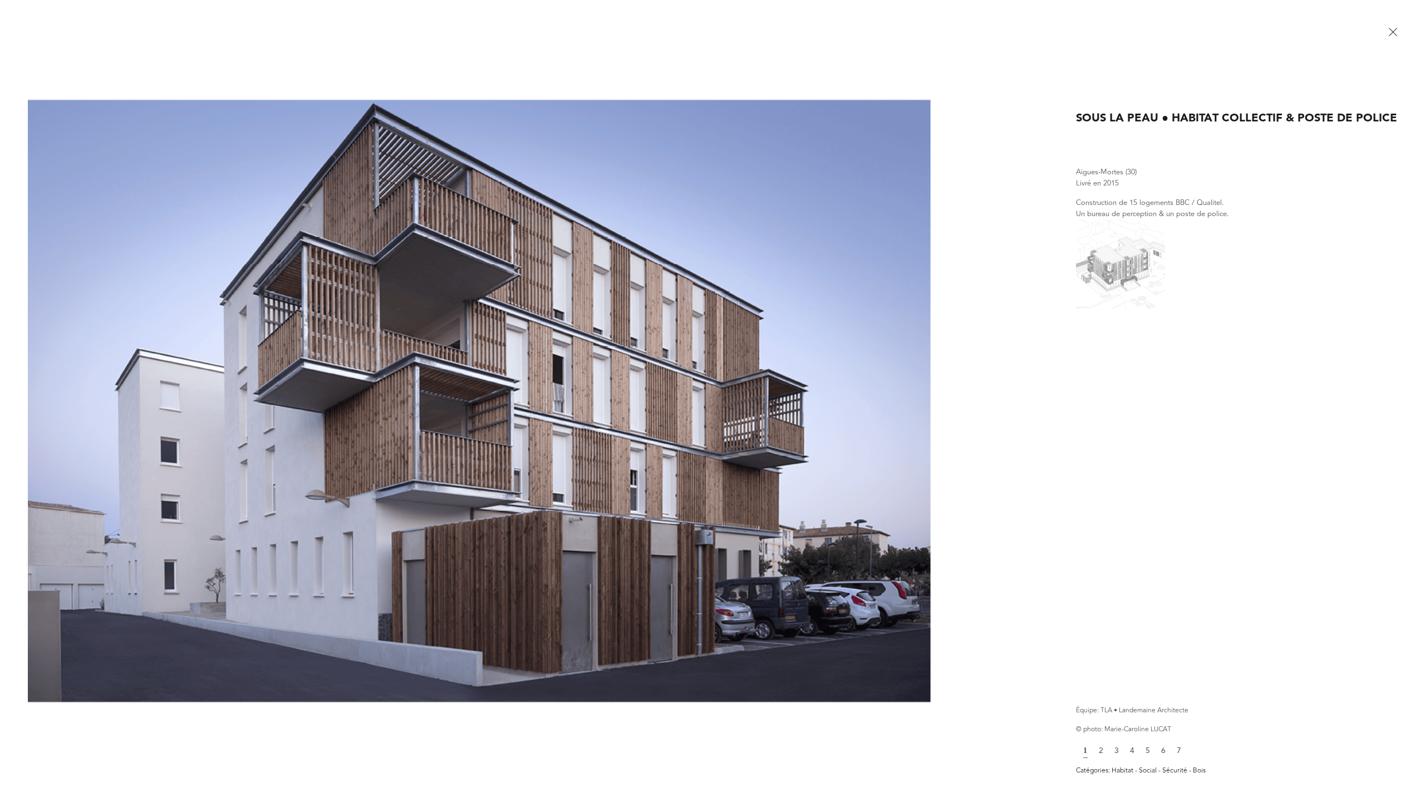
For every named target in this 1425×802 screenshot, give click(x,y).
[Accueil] (1392, 32)
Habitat (1123, 770)
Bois (1199, 770)
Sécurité (1175, 770)
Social (1148, 770)
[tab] (1085, 749)
